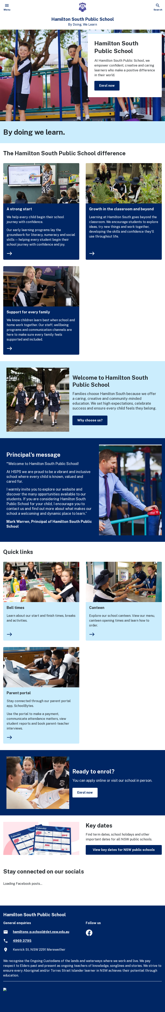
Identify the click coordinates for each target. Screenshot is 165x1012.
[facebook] (89, 935)
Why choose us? (90, 420)
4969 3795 (22, 941)
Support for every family (28, 312)
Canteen (96, 608)
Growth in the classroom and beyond (121, 209)
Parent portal (19, 693)
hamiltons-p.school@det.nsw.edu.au (41, 932)
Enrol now (107, 86)
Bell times (15, 608)
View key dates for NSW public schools (124, 850)
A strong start (19, 209)
